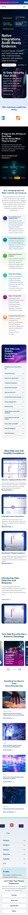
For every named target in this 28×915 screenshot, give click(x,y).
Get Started (8, 58)
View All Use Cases (8, 29)
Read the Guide (7, 750)
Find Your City (7, 94)
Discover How (6, 490)
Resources (6, 854)
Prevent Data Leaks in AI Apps (7, 24)
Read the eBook (7, 782)
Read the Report (7, 718)
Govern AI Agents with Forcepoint (9, 157)
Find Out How (5, 599)
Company (6, 859)
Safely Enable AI (5, 18)
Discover (6, 850)
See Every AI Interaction (19, 24)
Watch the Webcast (8, 812)
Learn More (21, 58)
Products (6, 840)
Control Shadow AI (20, 18)
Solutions (6, 845)
